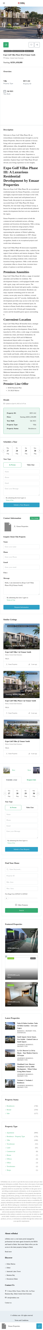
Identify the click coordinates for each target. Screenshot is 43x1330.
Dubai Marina (11, 1264)
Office (9, 1163)
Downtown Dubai (12, 1279)
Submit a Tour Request (21, 505)
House (9, 1155)
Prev (13, 770)
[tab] (6, 44)
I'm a (5, 573)
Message (6, 578)
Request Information (21, 607)
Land (8, 1148)
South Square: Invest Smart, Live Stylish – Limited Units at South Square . (27, 1039)
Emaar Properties (18, 51)
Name (5, 542)
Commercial (11, 1151)
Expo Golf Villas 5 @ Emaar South (18, 652)
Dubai (8, 1268)
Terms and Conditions (21, 1320)
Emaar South (29, 51)
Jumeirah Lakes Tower (14, 1271)
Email (5, 562)
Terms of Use (9, 500)
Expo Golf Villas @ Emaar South (17, 741)
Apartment (10, 1133)
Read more (8, 1251)
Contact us (8, 1303)
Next (29, 770)
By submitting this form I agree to (16, 499)
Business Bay (11, 1275)
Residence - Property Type (16, 1136)
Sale (8, 1113)
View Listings (34, 518)
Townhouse (11, 1144)
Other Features (22, 905)
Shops (9, 1170)
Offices (9, 1159)
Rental (9, 1110)
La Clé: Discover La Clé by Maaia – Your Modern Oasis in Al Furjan (27, 1053)
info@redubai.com (13, 1298)
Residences (7, 51)
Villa (8, 1140)
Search (21, 910)
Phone (5, 552)
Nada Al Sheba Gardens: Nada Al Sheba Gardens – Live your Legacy (27, 1025)
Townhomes (11, 1166)
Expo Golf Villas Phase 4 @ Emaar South (20, 701)
